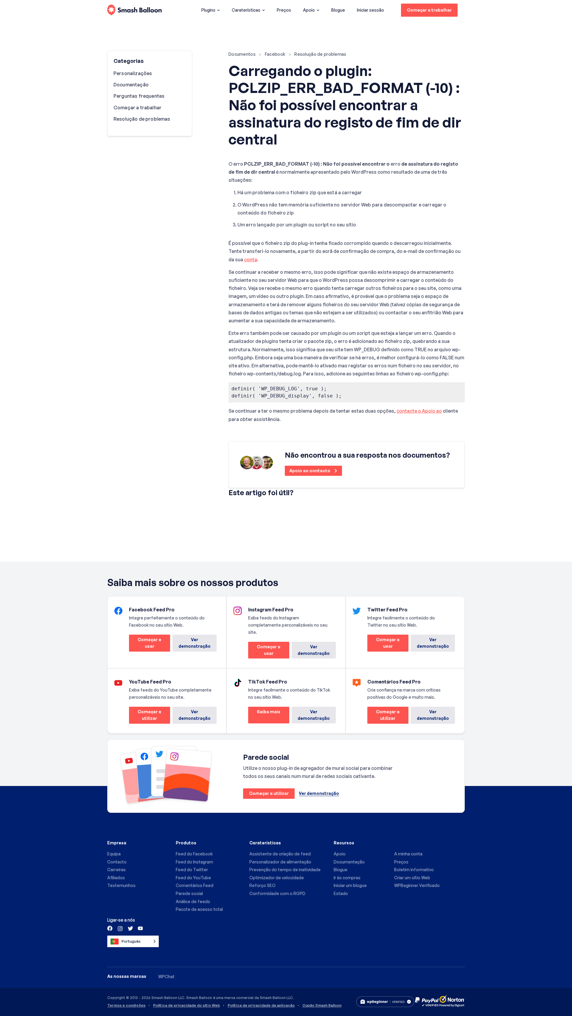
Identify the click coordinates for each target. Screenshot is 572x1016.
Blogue (338, 10)
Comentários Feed (194, 885)
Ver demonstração (194, 643)
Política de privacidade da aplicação (261, 1005)
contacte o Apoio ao (419, 411)
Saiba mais (264, 716)
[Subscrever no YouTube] (140, 928)
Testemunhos (121, 885)
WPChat (166, 976)
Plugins (208, 10)
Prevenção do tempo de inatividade (285, 869)
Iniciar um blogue (350, 885)
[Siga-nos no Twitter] (130, 928)
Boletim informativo (414, 869)
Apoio (309, 10)
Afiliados (116, 877)
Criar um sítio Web (412, 877)
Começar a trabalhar (429, 10)
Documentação (131, 85)
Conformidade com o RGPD (277, 893)
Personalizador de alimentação (280, 861)
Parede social (189, 893)
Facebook (275, 54)
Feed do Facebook (194, 853)
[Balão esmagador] (134, 10)
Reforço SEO (262, 885)
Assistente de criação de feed (280, 853)
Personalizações (133, 73)
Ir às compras (347, 877)
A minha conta (408, 853)
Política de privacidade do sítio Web (186, 1005)
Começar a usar (145, 644)
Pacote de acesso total (199, 909)
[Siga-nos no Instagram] (120, 928)
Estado (341, 893)
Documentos (242, 54)
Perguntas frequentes (139, 96)
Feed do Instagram (194, 861)
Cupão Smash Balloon (321, 1005)
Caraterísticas (246, 10)
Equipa (114, 853)
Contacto (117, 861)
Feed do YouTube (193, 877)
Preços (284, 10)
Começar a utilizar (145, 716)
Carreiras (116, 869)
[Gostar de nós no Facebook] (110, 928)
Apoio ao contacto (310, 470)
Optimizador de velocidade (276, 877)
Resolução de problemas (320, 54)
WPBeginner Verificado (417, 885)
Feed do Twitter (192, 869)
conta (250, 259)
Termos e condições (126, 1005)
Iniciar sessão (370, 10)
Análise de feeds (193, 901)
